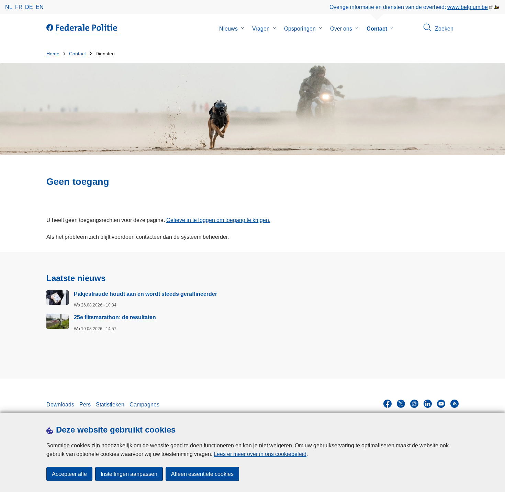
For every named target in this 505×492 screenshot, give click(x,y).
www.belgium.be (467, 7)
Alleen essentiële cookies (202, 474)
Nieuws (228, 29)
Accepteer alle (69, 474)
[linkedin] (428, 404)
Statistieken (110, 404)
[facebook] (387, 404)
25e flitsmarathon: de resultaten (115, 317)
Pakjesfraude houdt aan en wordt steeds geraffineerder (145, 294)
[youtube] (441, 404)
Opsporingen (300, 29)
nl (8, 7)
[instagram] (414, 404)
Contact (377, 29)
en (40, 7)
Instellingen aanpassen (129, 474)
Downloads (60, 404)
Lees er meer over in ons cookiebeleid (260, 454)
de (29, 7)
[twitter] (401, 404)
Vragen (261, 29)
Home (52, 53)
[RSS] (454, 404)
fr (19, 7)
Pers (85, 404)
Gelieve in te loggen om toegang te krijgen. (218, 220)
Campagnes (144, 404)
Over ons (341, 29)
